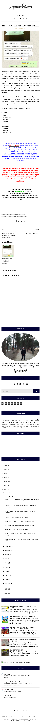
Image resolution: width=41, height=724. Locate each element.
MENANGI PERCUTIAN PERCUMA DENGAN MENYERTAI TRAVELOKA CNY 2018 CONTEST (23, 617)
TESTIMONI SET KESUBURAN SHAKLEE (20, 25)
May (6, 567)
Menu (21, 15)
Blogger (21, 718)
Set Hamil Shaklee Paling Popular (12, 691)
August (7, 554)
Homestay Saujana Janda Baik (27, 418)
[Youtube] (23, 19)
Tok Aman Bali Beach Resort (19, 426)
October (7, 546)
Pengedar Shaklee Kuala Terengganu (15, 682)
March (7, 575)
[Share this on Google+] (21, 221)
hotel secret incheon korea (18, 427)
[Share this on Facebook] (16, 221)
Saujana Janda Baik (11, 424)
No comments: (20, 28)
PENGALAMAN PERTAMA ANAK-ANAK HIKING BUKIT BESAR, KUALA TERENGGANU (18, 684)
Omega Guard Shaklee (10, 697)
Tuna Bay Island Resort (31, 426)
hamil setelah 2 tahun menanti (13, 214)
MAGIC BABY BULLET (16, 650)
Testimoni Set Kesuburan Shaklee (14, 216)
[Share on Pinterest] (25, 221)
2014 (5, 589)
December (8, 493)
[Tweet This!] (19, 221)
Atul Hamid (7, 674)
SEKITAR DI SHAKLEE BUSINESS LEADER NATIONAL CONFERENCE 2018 (21, 628)
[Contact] (27, 384)
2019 (5, 473)
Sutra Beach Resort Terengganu (24, 424)
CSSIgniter (16, 719)
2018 (5, 477)
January (7, 583)
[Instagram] (20, 19)
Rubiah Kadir (8, 696)
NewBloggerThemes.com (20, 720)
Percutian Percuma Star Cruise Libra (18, 422)
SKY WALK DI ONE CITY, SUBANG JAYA (16, 529)
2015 (5, 490)
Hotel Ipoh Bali (15, 420)
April (6, 571)
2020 (5, 469)
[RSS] (26, 19)
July (6, 559)
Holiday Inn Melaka (15, 418)
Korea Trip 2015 (31, 420)
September (8, 550)
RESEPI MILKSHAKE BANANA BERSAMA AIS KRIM (19, 525)
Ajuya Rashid (19, 191)
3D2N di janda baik (6, 418)
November (8, 497)
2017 (5, 481)
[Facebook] (18, 19)
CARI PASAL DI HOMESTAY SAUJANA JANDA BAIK (20, 521)
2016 (5, 485)
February (8, 579)
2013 (5, 593)
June (6, 563)
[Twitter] (15, 19)
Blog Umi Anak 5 (9, 689)
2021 (5, 465)
